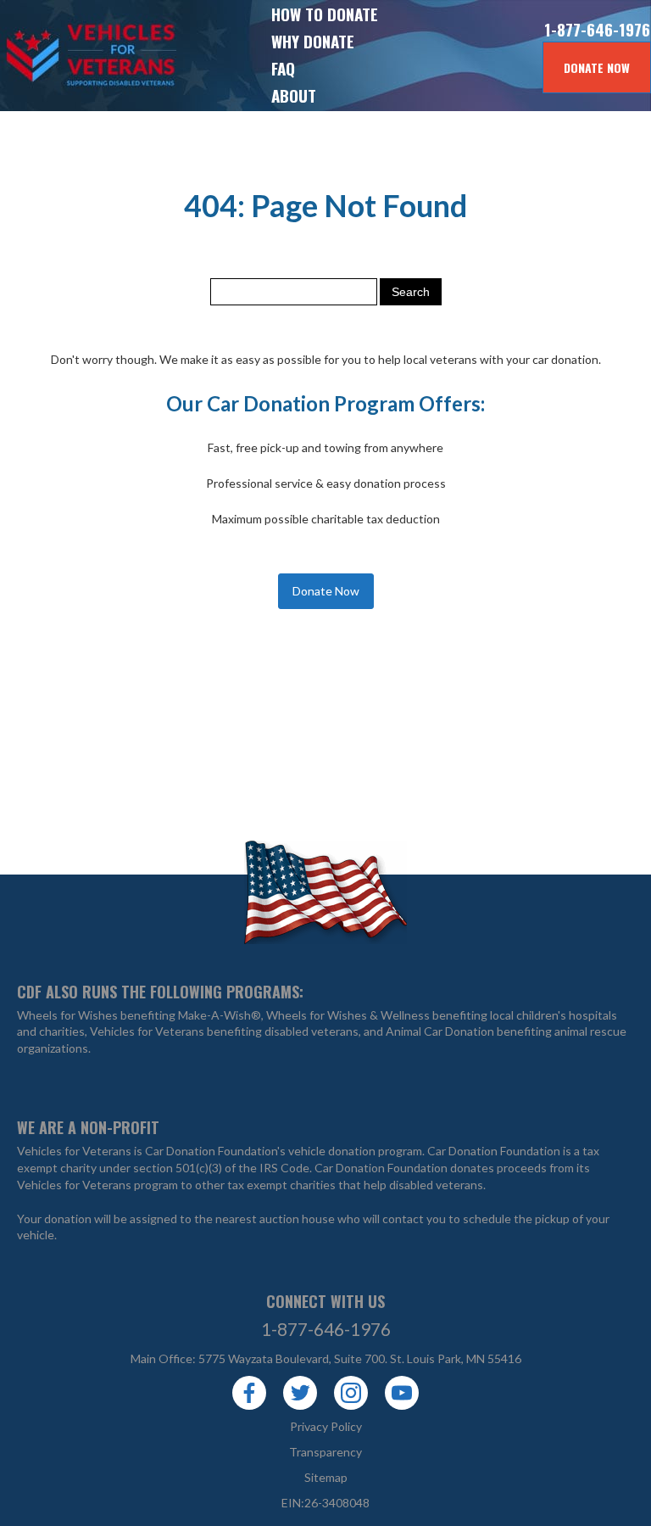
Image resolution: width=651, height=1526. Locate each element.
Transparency (325, 1452)
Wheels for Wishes (67, 1015)
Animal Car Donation (440, 1031)
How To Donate (324, 13)
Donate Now (597, 67)
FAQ (283, 68)
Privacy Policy (326, 1426)
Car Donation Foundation (493, 1150)
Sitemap (326, 1477)
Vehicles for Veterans (59, 55)
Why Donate (312, 41)
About (293, 95)
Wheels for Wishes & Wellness (348, 1015)
